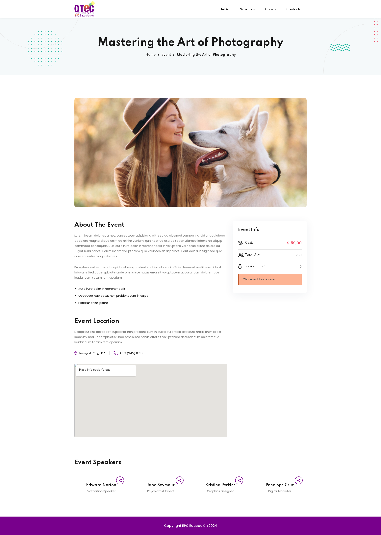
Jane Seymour (161, 485)
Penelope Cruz (280, 485)
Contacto (293, 9)
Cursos (270, 9)
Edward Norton (101, 485)
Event (166, 55)
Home (150, 55)
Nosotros (247, 9)
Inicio (225, 9)
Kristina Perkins (220, 485)
